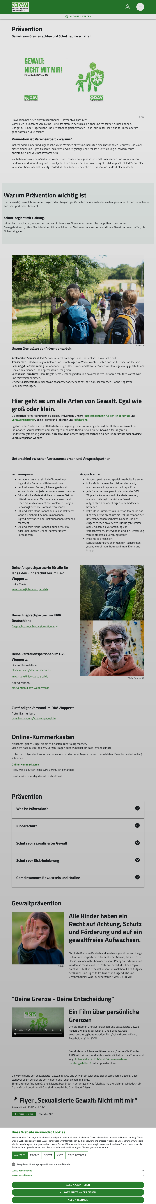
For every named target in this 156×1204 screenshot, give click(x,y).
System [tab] (48, 1155)
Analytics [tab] (19, 1155)
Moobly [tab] (34, 1155)
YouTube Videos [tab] (77, 1155)
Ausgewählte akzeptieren (78, 1192)
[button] (78, 1170)
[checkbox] (78, 1164)
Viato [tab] (60, 1155)
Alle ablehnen (78, 1200)
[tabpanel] (78, 1169)
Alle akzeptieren (78, 1185)
